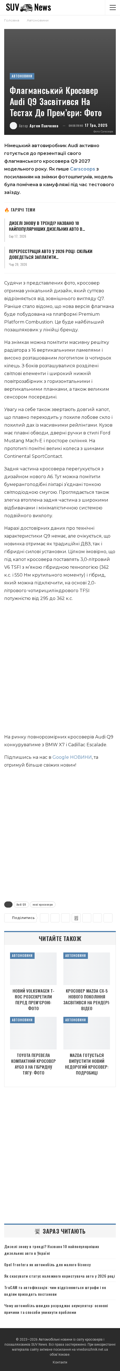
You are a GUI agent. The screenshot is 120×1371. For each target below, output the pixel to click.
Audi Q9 (21, 904)
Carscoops (82, 169)
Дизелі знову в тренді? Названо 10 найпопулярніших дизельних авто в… (47, 226)
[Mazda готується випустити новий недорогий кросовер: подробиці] (86, 1033)
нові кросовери (43, 904)
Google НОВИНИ (72, 757)
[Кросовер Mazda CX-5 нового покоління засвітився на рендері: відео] (86, 968)
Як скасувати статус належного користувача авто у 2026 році (59, 1276)
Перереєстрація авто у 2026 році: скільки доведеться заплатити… (50, 254)
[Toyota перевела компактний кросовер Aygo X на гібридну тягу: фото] (33, 1033)
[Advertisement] (60, 669)
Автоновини (22, 76)
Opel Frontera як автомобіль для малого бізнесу (47, 1264)
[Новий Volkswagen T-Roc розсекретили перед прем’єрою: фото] (33, 968)
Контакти (60, 1362)
